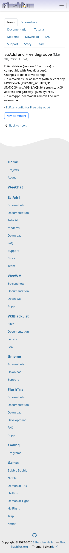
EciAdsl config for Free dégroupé (28, 107)
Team (41, 44)
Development (17, 420)
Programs (14, 453)
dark (54, 547)
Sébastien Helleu (44, 542)
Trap (11, 516)
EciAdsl (14, 197)
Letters (12, 339)
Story (27, 44)
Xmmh (12, 524)
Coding (14, 445)
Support (12, 44)
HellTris (13, 493)
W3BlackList (18, 316)
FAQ (47, 37)
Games (13, 462)
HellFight (14, 508)
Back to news (18, 125)
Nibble (12, 478)
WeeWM (15, 275)
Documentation (17, 29)
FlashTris (15, 389)
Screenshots (29, 22)
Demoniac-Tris (17, 486)
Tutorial (39, 29)
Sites (11, 324)
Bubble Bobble (17, 470)
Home (13, 162)
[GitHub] (34, 535)
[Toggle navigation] (62, 5)
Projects (13, 170)
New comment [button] (16, 116)
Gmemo (14, 356)
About (12, 177)
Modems (13, 37)
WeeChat (15, 187)
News (11, 22)
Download (32, 37)
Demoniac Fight (18, 501)
